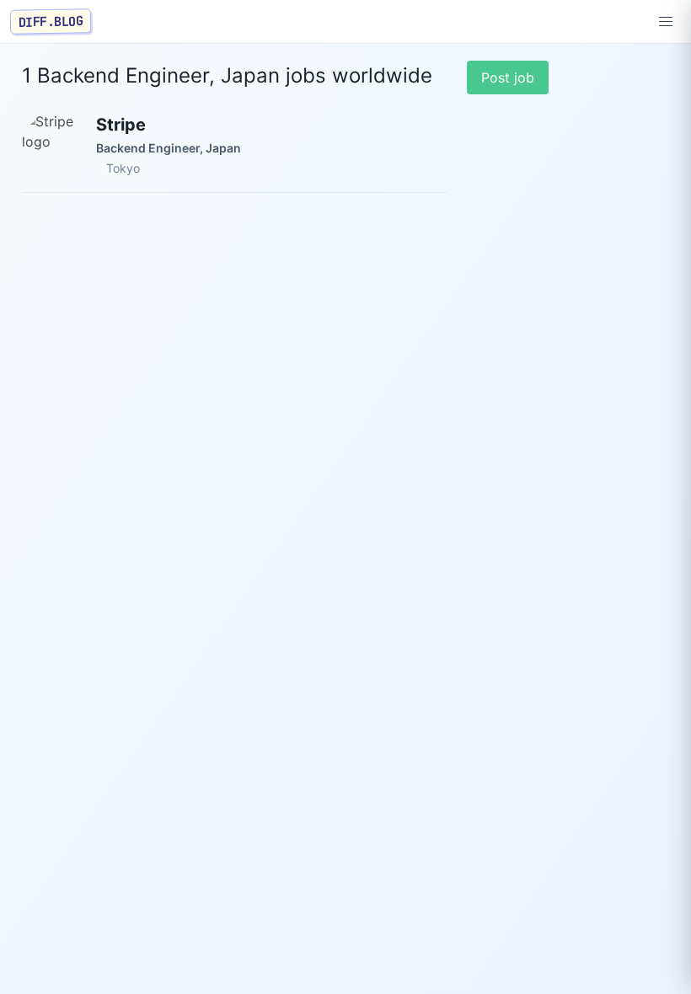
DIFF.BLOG (51, 21)
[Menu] (666, 22)
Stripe (121, 125)
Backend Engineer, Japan (168, 148)
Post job (507, 77)
